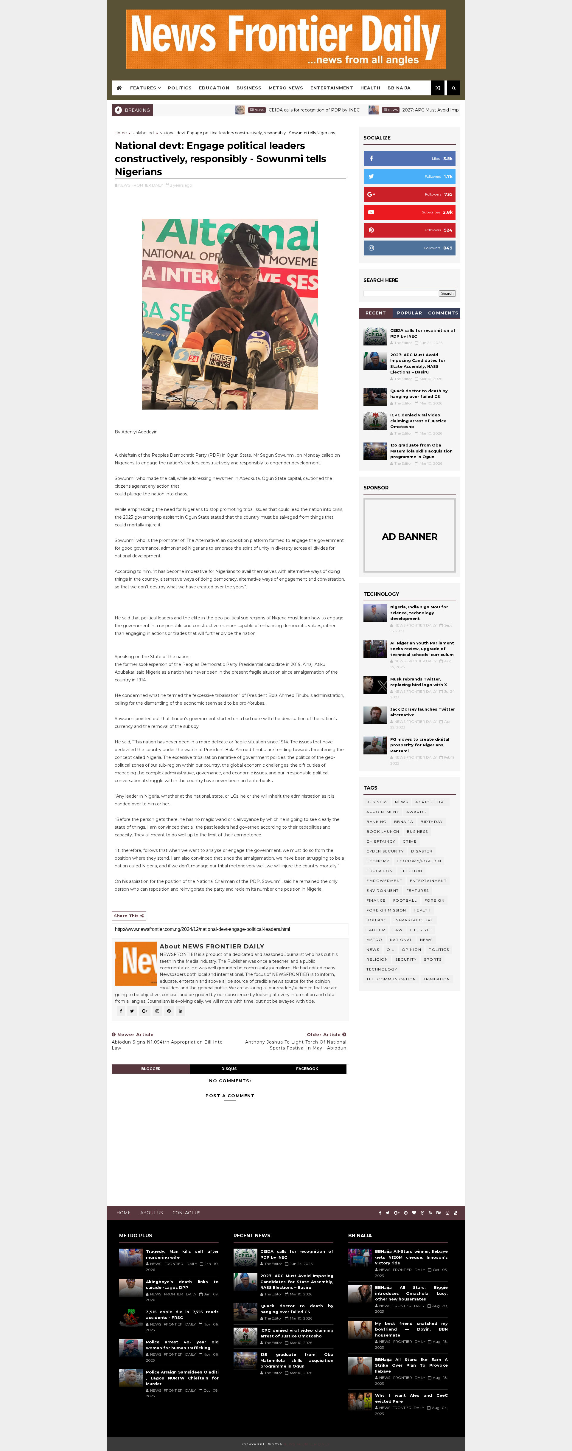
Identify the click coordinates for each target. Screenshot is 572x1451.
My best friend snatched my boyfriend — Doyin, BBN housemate (411, 1329)
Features (143, 88)
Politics (180, 88)
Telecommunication (391, 979)
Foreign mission (386, 910)
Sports (433, 959)
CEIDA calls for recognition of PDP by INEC (273, 110)
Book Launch (383, 831)
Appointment (382, 812)
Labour (375, 930)
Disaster (422, 851)
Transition (437, 979)
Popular (409, 313)
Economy (377, 861)
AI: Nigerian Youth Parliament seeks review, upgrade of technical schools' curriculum (422, 649)
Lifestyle (421, 930)
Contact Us (186, 1213)
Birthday (432, 821)
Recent (376, 313)
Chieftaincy (380, 841)
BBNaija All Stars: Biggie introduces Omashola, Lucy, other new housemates (411, 1293)
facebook (307, 1068)
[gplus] (397, 1213)
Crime (410, 841)
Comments (443, 313)
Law (398, 930)
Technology (381, 969)
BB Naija (399, 88)
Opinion (412, 949)
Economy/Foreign (419, 861)
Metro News (286, 88)
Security (405, 959)
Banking (376, 821)
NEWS (372, 949)
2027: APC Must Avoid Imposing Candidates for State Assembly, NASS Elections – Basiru (454, 110)
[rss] (430, 1213)
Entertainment (331, 88)
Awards (416, 812)
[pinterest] (405, 1213)
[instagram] (447, 1213)
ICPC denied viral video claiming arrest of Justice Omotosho (418, 421)
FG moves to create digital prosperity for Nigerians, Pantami (419, 745)
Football (405, 900)
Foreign (435, 900)
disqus (229, 1068)
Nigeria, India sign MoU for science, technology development (419, 612)
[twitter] (387, 1213)
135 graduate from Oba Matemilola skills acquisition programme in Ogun (421, 451)
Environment (382, 890)
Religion (377, 959)
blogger (151, 1068)
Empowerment (384, 880)
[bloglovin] (414, 1213)
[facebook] (380, 1213)
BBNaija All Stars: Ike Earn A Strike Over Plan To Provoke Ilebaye (411, 1365)
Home (121, 132)
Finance (376, 900)
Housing (376, 920)
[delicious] (455, 1213)
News (218, 110)
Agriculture (431, 802)
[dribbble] (422, 1213)
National (401, 939)
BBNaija (404, 821)
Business (249, 88)
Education (214, 88)
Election (411, 871)
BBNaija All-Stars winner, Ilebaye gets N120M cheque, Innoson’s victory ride (411, 1257)
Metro (374, 939)
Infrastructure (414, 920)
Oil (390, 949)
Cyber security (385, 851)
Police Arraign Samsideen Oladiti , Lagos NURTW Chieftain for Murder (182, 1378)
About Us (151, 1213)
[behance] (439, 1213)
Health (370, 88)
